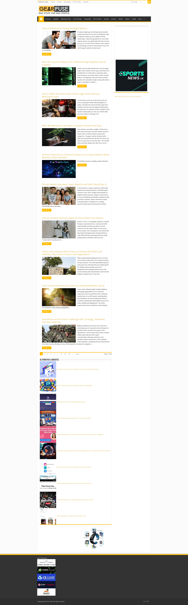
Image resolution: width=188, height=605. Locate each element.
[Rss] (132, 2)
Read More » (46, 54)
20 (65, 354)
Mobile (120, 19)
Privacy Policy (77, 2)
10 (61, 354)
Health (134, 19)
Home (41, 19)
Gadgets (55, 19)
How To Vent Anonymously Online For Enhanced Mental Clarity (73, 285)
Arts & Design (77, 19)
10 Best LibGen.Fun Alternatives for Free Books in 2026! (73, 418)
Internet (113, 19)
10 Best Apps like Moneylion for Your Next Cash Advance (74, 483)
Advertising (67, 2)
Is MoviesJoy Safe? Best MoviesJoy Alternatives (71, 402)
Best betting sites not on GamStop (128, 96)
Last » (77, 354)
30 (69, 354)
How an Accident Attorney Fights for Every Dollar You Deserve (72, 218)
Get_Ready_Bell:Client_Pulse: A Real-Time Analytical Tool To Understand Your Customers (83, 451)
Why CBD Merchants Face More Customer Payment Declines (72, 125)
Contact (59, 2)
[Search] (149, 2)
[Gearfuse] (54, 9)
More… (140, 19)
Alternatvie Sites (66, 19)
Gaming (106, 19)
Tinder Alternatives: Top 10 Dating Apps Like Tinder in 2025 (74, 500)
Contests (85, 2)
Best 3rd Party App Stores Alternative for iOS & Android (73, 467)
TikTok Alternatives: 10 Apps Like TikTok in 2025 (71, 516)
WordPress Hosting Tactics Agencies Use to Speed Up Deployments (77, 369)
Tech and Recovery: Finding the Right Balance (64, 28)
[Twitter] (136, 2)
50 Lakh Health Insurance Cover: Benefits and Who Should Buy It (74, 184)
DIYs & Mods (97, 19)
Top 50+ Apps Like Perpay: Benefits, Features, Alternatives (74, 385)
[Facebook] (134, 2)
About (53, 2)
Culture (127, 19)
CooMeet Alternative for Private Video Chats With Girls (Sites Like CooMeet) (79, 434)
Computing (87, 19)
